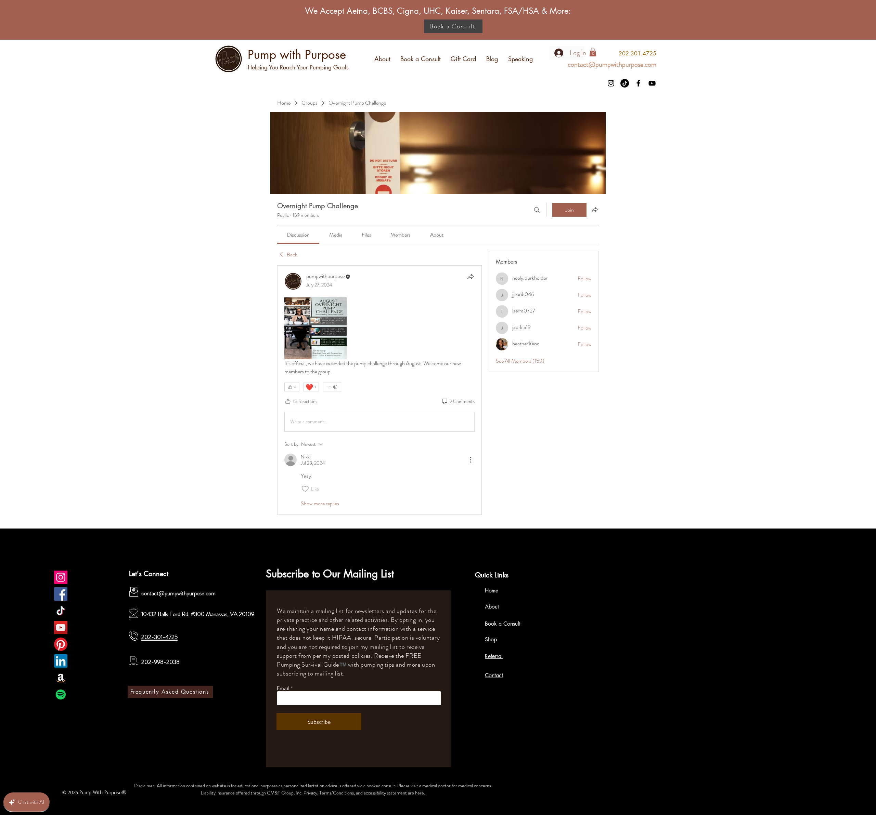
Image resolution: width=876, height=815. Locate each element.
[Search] (537, 210)
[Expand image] (315, 328)
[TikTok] (624, 83)
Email (283, 688)
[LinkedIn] (60, 661)
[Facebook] (638, 83)
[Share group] (595, 209)
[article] (379, 390)
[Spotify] (60, 694)
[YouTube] (652, 83)
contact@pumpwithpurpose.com (178, 593)
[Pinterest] (60, 644)
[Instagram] (611, 83)
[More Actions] (470, 460)
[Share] (470, 276)
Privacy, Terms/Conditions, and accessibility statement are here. (364, 792)
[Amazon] (60, 677)
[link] (298, 235)
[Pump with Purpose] (60, 577)
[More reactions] (332, 387)
